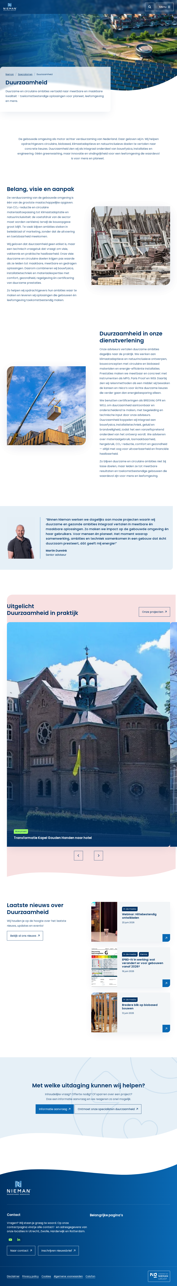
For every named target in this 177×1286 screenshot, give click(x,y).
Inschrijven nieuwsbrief (56, 1251)
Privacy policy (30, 1276)
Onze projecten (152, 612)
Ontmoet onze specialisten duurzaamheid (106, 1109)
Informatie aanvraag (53, 1109)
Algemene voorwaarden (68, 1276)
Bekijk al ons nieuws (23, 936)
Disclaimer (13, 1276)
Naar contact (19, 1251)
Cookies (46, 1276)
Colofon (90, 1276)
